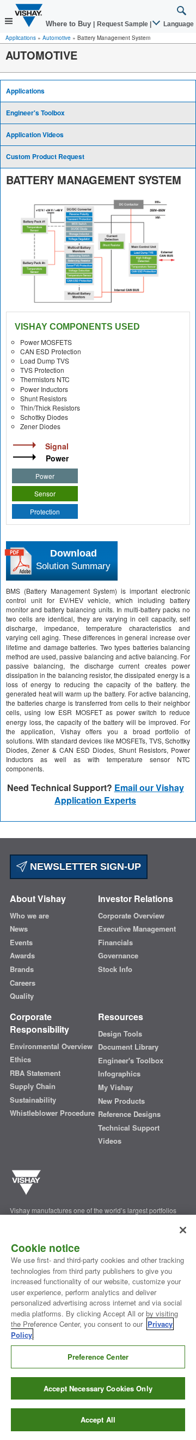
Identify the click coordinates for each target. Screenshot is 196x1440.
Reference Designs (129, 1114)
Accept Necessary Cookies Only (98, 1388)
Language (178, 24)
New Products (121, 1101)
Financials (115, 942)
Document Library (128, 1047)
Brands (22, 969)
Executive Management (137, 929)
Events (21, 942)
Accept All (98, 1419)
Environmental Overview (51, 1046)
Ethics (20, 1059)
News (19, 929)
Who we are (29, 916)
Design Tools (120, 1034)
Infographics (119, 1074)
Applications (20, 38)
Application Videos (35, 134)
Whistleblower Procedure (52, 1113)
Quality (22, 996)
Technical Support (129, 1128)
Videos (109, 1141)
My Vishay (115, 1087)
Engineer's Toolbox (35, 113)
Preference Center (98, 1356)
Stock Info (115, 969)
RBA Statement (35, 1073)
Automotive (56, 38)
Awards (22, 956)
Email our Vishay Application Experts (119, 793)
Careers (22, 983)
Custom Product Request (45, 156)
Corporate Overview (131, 916)
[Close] (183, 1230)
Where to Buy (69, 24)
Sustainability (33, 1100)
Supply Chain (33, 1086)
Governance (118, 956)
